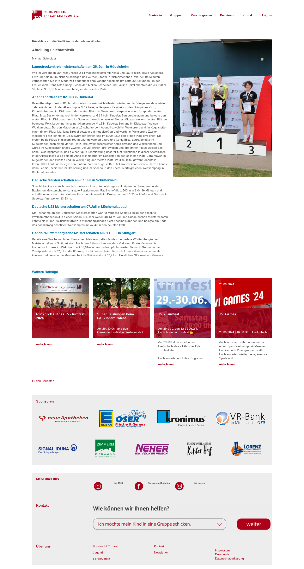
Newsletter (161, 552)
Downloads (222, 554)
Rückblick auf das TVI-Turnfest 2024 (60, 316)
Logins (267, 15)
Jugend (98, 552)
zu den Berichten (43, 381)
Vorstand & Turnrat (105, 546)
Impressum (222, 550)
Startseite (155, 15)
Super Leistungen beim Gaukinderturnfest (115, 316)
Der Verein (227, 15)
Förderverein (101, 558)
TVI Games (227, 314)
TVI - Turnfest (168, 314)
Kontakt (248, 15)
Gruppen (176, 15)
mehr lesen (44, 344)
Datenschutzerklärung (229, 558)
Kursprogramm (201, 15)
